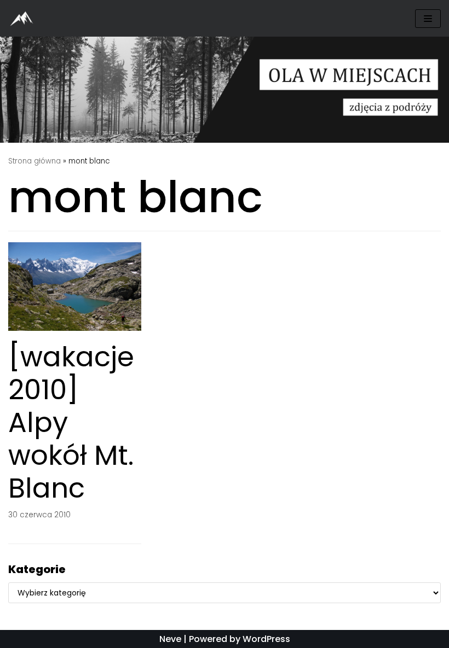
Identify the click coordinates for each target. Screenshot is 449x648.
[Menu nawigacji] (428, 18)
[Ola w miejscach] (24, 18)
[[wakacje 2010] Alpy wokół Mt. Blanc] (74, 328)
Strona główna (34, 161)
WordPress (266, 639)
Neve (170, 639)
